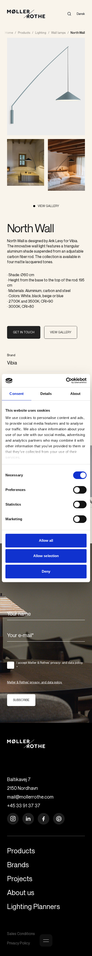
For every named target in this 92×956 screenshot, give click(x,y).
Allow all (46, 540)
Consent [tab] (16, 394)
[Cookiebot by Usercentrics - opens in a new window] (66, 380)
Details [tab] (46, 394)
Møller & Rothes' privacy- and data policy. (34, 682)
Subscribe (21, 700)
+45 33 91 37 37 (23, 805)
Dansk (81, 14)
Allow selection (46, 556)
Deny (46, 571)
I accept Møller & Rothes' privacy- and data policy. (50, 665)
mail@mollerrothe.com (30, 797)
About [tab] (75, 394)
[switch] (80, 490)
